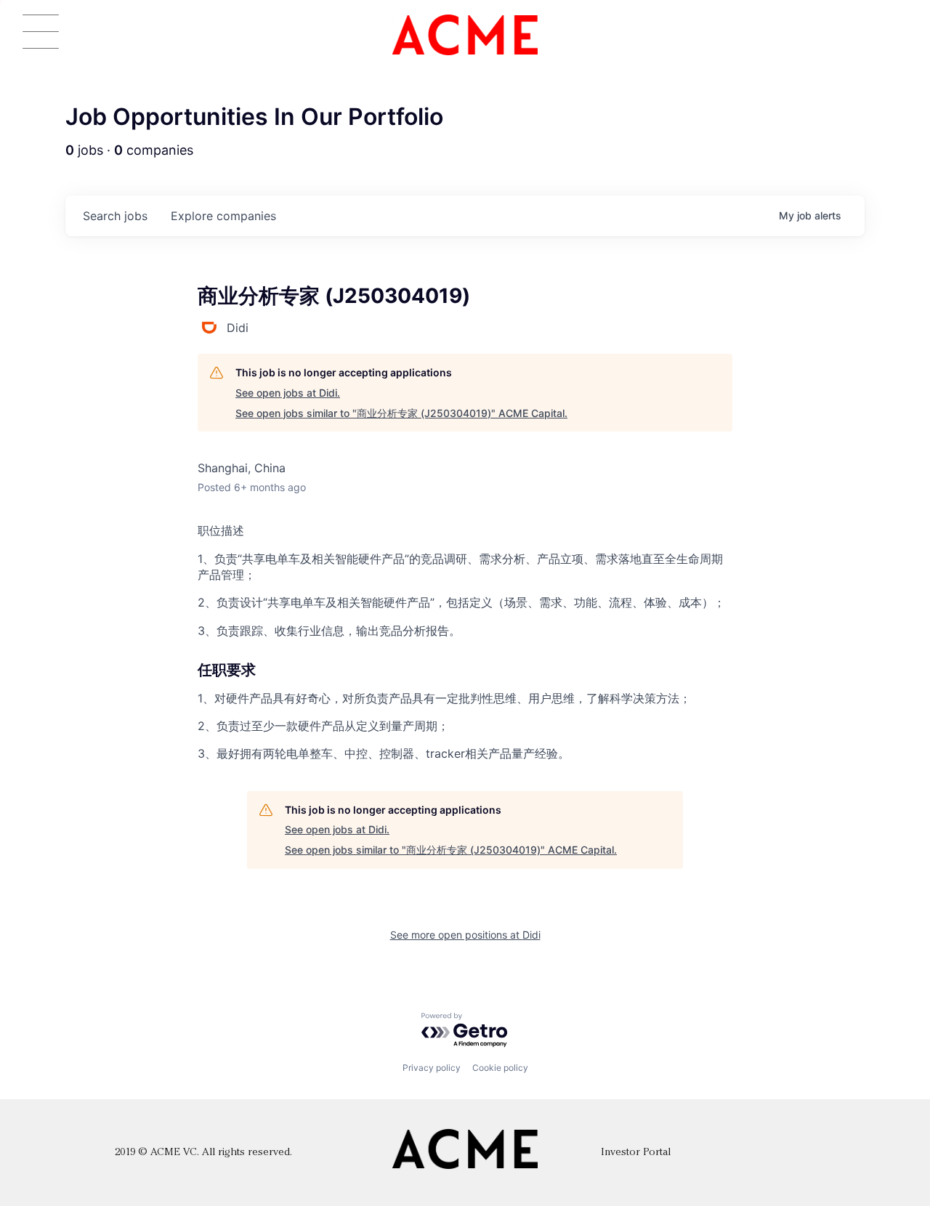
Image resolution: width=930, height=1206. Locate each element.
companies (223, 216)
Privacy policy (432, 1067)
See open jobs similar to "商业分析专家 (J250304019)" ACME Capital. (401, 413)
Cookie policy (500, 1067)
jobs (115, 216)
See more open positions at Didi (465, 934)
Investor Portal (636, 1152)
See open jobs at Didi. (287, 393)
